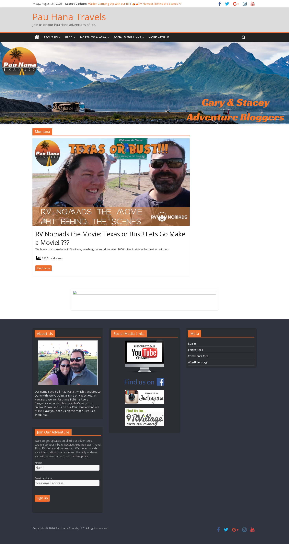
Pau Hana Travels (69, 17)
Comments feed (198, 356)
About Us (51, 37)
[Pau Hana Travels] (36, 37)
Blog (69, 37)
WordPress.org (197, 362)
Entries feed (195, 350)
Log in (192, 343)
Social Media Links (127, 37)
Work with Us (159, 37)
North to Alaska (93, 37)
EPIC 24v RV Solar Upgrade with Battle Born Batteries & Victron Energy (133, 3)
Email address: (44, 478)
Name (38, 463)
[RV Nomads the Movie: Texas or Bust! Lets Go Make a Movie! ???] (111, 141)
